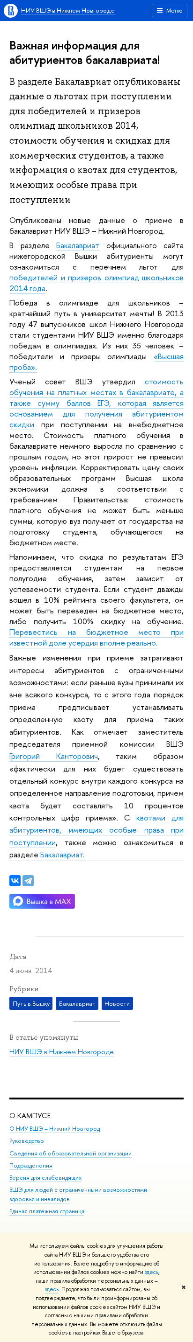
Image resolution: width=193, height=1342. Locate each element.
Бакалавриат (77, 245)
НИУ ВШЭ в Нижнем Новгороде (68, 10)
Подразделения (30, 1165)
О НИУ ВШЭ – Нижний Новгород (54, 1129)
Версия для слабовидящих (45, 1178)
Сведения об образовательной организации (70, 1153)
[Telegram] (28, 880)
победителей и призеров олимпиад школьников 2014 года (96, 282)
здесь (151, 1272)
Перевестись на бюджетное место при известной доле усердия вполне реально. (96, 637)
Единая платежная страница (46, 1211)
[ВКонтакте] (15, 880)
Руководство (26, 1141)
